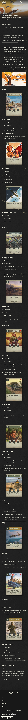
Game (3, 697)
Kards (3, 706)
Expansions (4, 703)
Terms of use (18, 710)
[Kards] (4, 2)
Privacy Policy (10, 710)
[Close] (26, 712)
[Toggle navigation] (25, 2)
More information (12, 714)
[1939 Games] (17, 691)
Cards (3, 700)
